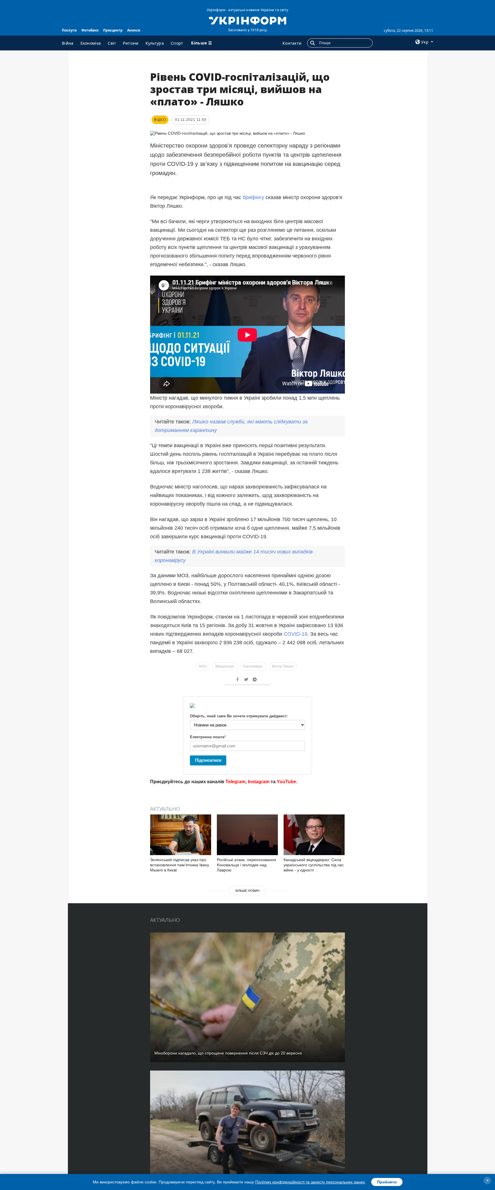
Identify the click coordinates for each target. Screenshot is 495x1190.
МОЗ (203, 666)
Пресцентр (113, 30)
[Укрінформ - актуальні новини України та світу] (247, 20)
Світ (112, 43)
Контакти (291, 43)
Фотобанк (90, 30)
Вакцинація (224, 666)
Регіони (130, 43)
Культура (155, 43)
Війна (68, 43)
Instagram (259, 781)
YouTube (286, 781)
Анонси (133, 30)
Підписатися (208, 760)
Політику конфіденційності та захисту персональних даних (310, 1182)
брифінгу (253, 197)
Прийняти (387, 1182)
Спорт (177, 43)
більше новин (247, 890)
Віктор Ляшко (283, 666)
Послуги (69, 30)
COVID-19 (295, 634)
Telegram (235, 781)
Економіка (90, 43)
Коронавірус (253, 666)
